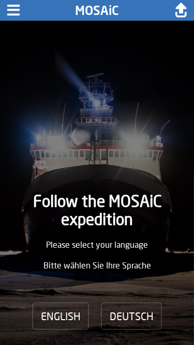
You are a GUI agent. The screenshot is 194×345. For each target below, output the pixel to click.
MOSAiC (97, 10)
